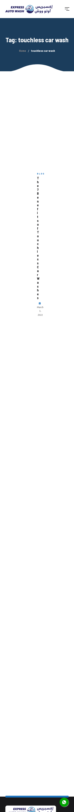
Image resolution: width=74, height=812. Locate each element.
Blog (41, 173)
